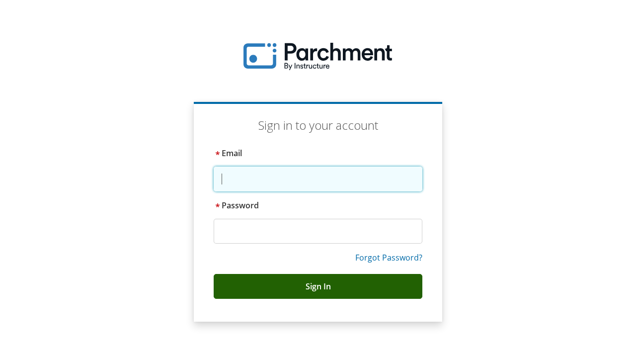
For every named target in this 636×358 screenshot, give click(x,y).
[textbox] (318, 179)
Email (232, 153)
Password (240, 205)
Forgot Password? (388, 257)
